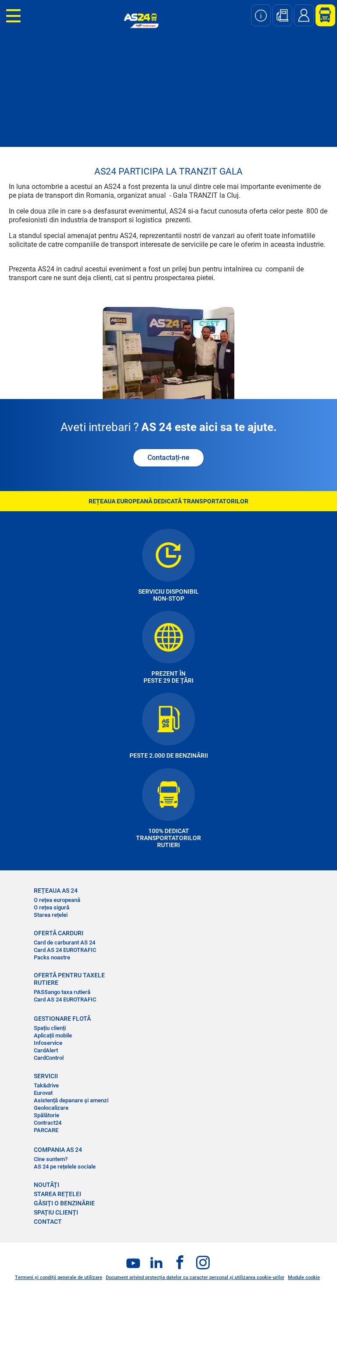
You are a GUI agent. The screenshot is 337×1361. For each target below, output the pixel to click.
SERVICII (46, 1076)
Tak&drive (46, 1085)
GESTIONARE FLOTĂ (62, 1018)
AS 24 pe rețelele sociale (65, 1166)
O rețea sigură (51, 907)
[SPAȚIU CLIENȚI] (322, 15)
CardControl (49, 1058)
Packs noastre (52, 957)
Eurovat (43, 1093)
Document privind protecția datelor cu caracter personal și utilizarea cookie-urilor (195, 1277)
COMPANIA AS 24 (58, 1149)
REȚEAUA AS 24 (56, 890)
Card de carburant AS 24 (64, 942)
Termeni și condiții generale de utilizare (58, 1277)
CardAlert (46, 1050)
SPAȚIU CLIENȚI (56, 1212)
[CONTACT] (303, 15)
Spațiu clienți (50, 1028)
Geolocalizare (51, 1107)
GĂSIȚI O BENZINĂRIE (64, 1203)
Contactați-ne (168, 457)
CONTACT (48, 1221)
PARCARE (46, 1130)
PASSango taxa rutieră (62, 992)
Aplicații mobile (53, 1035)
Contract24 (47, 1122)
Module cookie (304, 1277)
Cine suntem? (51, 1159)
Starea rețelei (51, 915)
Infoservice (48, 1043)
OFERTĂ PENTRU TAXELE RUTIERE (69, 979)
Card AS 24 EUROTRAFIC (65, 950)
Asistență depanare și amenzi (71, 1100)
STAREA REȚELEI (57, 1193)
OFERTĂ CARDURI (58, 933)
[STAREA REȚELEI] (260, 15)
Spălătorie (46, 1115)
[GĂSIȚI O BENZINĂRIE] (282, 15)
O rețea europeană (57, 900)
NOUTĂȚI (46, 1184)
